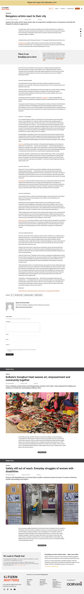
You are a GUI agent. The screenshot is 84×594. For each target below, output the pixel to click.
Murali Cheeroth (22, 43)
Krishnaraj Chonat (23, 220)
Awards (28, 583)
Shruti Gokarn (11, 474)
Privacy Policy (55, 581)
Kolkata (8, 374)
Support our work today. (20, 565)
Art (12, 295)
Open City (42, 584)
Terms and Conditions (57, 582)
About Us (29, 581)
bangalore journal (28, 295)
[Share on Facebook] (80, 36)
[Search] (81, 8)
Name (7, 334)
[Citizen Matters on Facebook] (7, 589)
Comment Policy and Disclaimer (57, 585)
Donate (77, 8)
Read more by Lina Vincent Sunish (24, 307)
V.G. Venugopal (48, 290)
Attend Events (42, 582)
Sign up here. (44, 574)
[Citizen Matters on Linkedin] (11, 589)
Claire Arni (21, 144)
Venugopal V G (45, 97)
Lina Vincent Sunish (12, 19)
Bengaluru (8, 13)
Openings (29, 584)
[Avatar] (10, 306)
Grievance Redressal (57, 587)
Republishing (55, 583)
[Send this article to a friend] (80, 29)
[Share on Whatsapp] (80, 33)
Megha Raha (10, 383)
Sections (63, 8)
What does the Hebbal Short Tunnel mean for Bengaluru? (42, 4)
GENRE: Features (38, 295)
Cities (50, 8)
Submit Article (70, 8)
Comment (8, 321)
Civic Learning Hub (43, 583)
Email (7, 339)
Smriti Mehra (21, 180)
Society (40, 19)
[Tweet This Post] (80, 31)
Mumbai (8, 465)
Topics (56, 8)
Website (8, 344)
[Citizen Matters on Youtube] (14, 589)
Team (28, 582)
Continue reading (42, 452)
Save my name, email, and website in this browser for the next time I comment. (21, 350)
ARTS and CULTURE (18, 295)
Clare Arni (40, 290)
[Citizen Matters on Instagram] (4, 589)
